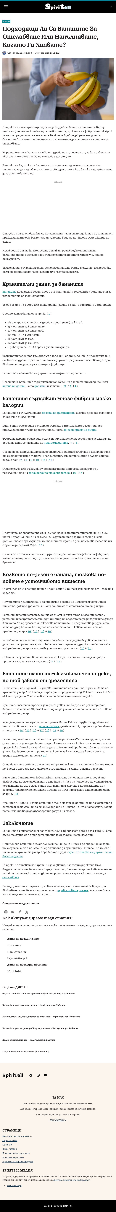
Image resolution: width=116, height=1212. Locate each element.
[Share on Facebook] (19, 911)
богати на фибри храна (58, 412)
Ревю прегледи (14, 1185)
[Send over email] (12, 911)
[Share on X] (26, 911)
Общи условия (9, 1149)
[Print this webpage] (5, 911)
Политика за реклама (13, 1157)
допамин (40, 385)
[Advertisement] (58, 209)
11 (43, 459)
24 (21, 730)
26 (34, 730)
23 (58, 661)
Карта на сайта (9, 1140)
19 (49, 631)
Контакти (7, 1145)
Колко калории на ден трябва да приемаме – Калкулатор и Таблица (40, 1028)
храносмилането (56, 442)
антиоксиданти (13, 385)
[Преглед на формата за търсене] (111, 6)
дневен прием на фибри (80, 429)
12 (50, 459)
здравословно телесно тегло (49, 472)
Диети (6, 21)
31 (44, 755)
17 (35, 631)
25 (27, 730)
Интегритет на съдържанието (17, 1136)
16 (29, 631)
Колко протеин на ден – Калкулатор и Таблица (28, 1040)
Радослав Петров (22, 53)
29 (54, 730)
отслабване (10, 877)
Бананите (9, 291)
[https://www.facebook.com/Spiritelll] (31, 1075)
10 (37, 459)
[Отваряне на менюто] (6, 7)
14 (80, 472)
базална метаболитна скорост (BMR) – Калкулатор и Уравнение (38, 993)
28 (47, 730)
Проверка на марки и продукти (17, 1161)
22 (51, 661)
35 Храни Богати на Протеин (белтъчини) (25, 1051)
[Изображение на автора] (4, 53)
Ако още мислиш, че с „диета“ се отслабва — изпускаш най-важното (41, 1017)
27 (41, 730)
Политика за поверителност (16, 1153)
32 (16, 793)
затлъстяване (49, 726)
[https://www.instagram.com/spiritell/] (38, 1075)
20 (82, 648)
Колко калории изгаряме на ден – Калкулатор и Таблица (33, 1005)
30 (61, 730)
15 (40, 545)
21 (89, 648)
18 (42, 631)
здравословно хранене (72, 890)
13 (74, 472)
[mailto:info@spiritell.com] (45, 1075)
